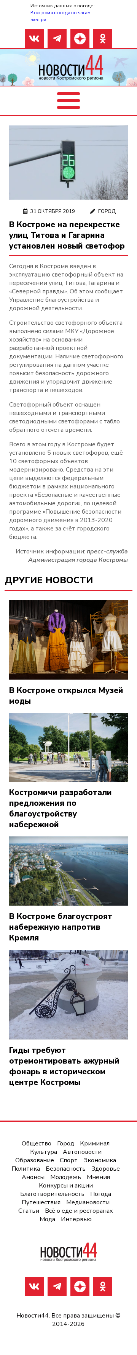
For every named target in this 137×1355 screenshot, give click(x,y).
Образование (34, 1160)
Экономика (99, 1160)
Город (107, 211)
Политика (25, 1169)
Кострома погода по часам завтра (60, 16)
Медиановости (88, 1202)
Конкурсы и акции (66, 1185)
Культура (43, 1152)
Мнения (98, 1177)
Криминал (95, 1143)
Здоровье (105, 1169)
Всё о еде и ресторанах (79, 1211)
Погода (100, 1194)
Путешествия (41, 1202)
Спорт (69, 1160)
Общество (36, 1143)
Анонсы (33, 1177)
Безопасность (66, 1169)
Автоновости (82, 1152)
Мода (47, 1219)
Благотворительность (52, 1194)
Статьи (28, 1211)
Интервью (76, 1219)
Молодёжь (65, 1177)
